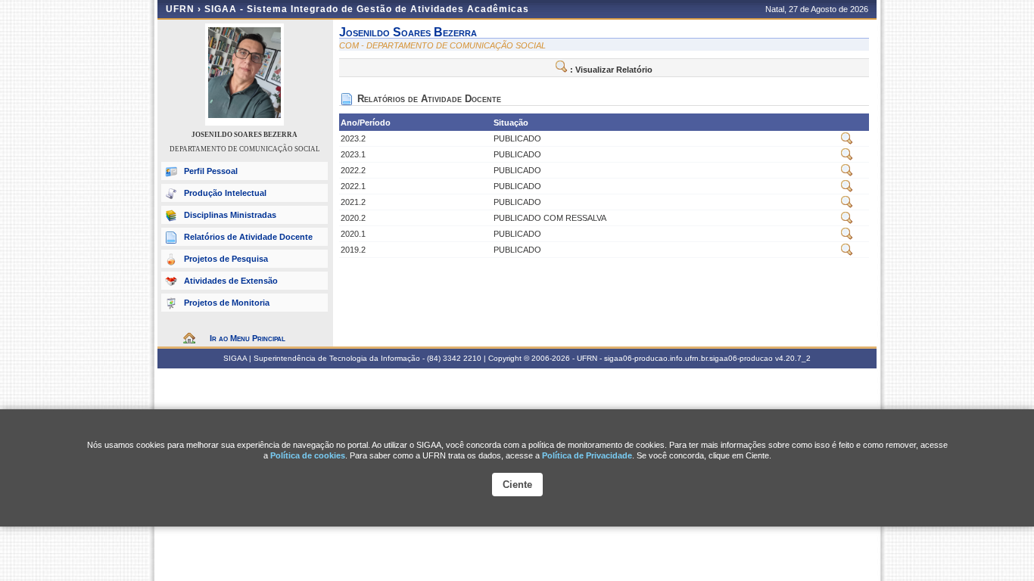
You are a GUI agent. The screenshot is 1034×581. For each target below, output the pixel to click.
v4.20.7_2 (793, 358)
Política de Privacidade (587, 455)
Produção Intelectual (225, 192)
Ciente (517, 484)
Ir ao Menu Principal (247, 338)
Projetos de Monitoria (226, 302)
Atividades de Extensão (231, 280)
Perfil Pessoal (211, 171)
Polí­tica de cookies (307, 455)
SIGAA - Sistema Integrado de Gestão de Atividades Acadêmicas (366, 9)
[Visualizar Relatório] (847, 141)
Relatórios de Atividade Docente (248, 236)
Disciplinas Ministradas (230, 214)
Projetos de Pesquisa (226, 258)
